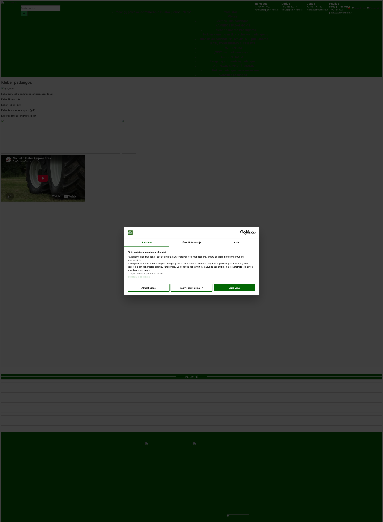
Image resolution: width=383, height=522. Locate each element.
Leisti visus (234, 288)
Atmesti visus (148, 288)
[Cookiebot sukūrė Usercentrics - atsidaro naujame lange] (242, 232)
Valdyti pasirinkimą (190, 288)
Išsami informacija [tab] (191, 242)
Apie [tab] (236, 242)
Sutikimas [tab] (146, 242)
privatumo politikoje (139, 277)
